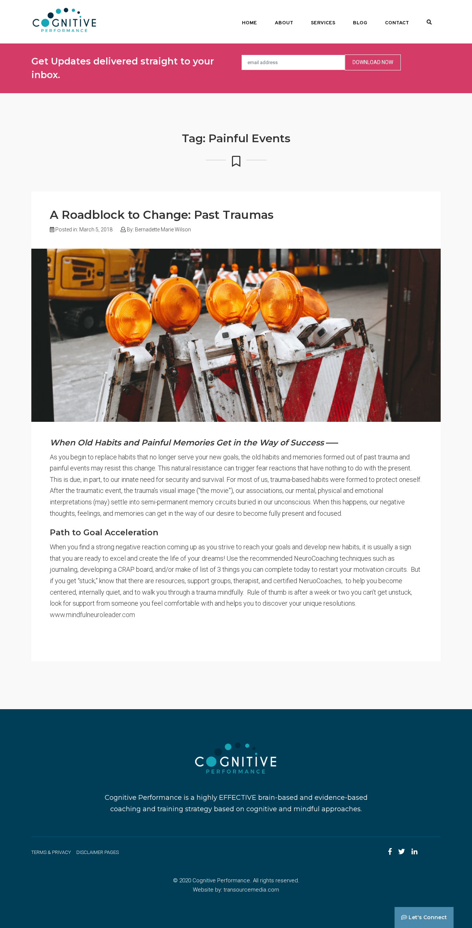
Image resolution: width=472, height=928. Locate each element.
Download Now (373, 62)
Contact (397, 23)
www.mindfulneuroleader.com (92, 615)
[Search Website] (429, 21)
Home (249, 23)
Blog (360, 23)
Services (323, 23)
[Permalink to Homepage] (64, 19)
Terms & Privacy (51, 852)
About (284, 23)
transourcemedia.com (251, 889)
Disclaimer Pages (97, 852)
